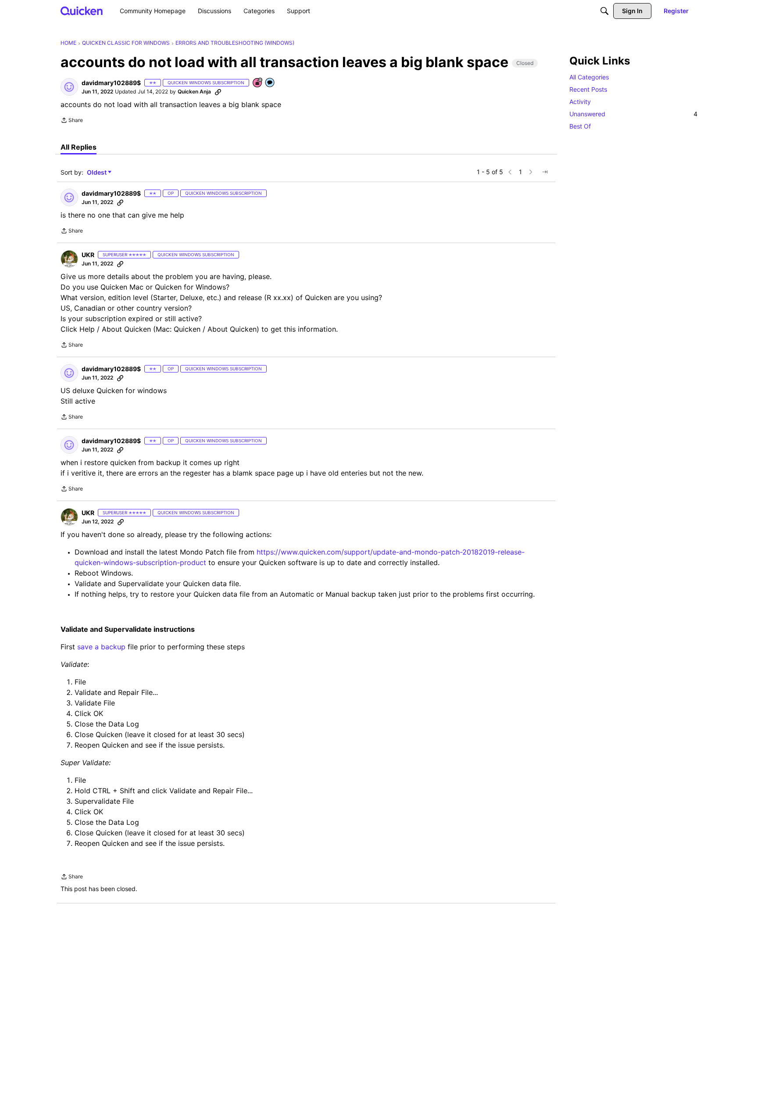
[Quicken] (82, 11)
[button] (69, 87)
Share (72, 121)
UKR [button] (88, 254)
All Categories (589, 77)
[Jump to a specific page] (545, 172)
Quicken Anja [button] (194, 91)
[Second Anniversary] (258, 83)
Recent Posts (588, 89)
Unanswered (633, 114)
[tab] (78, 147)
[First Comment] (270, 83)
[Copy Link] (218, 92)
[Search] (604, 11)
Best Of (580, 126)
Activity (580, 101)
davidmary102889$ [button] (111, 82)
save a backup (101, 646)
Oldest (97, 172)
